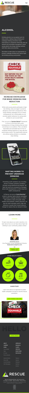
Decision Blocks (7, 358)
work (5, 347)
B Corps (5, 353)
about (5, 343)
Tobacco (17, 358)
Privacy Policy (23, 380)
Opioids (17, 360)
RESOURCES (18, 353)
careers (6, 345)
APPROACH (18, 343)
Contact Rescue (14, 335)
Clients (17, 347)
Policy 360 (6, 360)
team (5, 351)
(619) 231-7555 (16, 380)
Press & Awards (7, 355)
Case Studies (6, 349)
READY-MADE (18, 351)
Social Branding (7, 362)
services (18, 349)
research (18, 345)
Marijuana (18, 362)
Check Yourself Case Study (15, 298)
